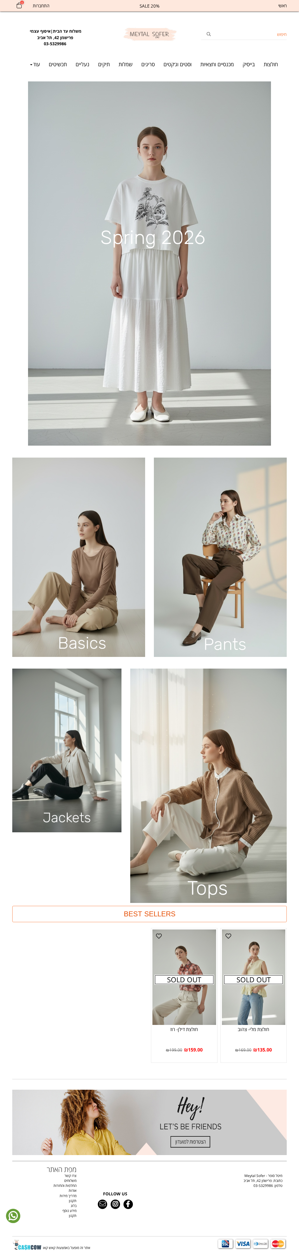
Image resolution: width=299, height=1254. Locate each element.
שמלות (126, 64)
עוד (36, 64)
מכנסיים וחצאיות (217, 64)
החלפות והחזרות (65, 1185)
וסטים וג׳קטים (178, 64)
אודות (73, 1190)
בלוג (74, 1205)
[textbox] (55, 34)
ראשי (282, 5)
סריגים (148, 64)
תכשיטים (58, 64)
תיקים (104, 64)
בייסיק (249, 64)
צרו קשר (71, 1175)
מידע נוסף (69, 1210)
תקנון (73, 1200)
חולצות (271, 64)
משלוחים (70, 1180)
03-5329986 (263, 1185)
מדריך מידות (68, 1195)
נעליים (82, 64)
